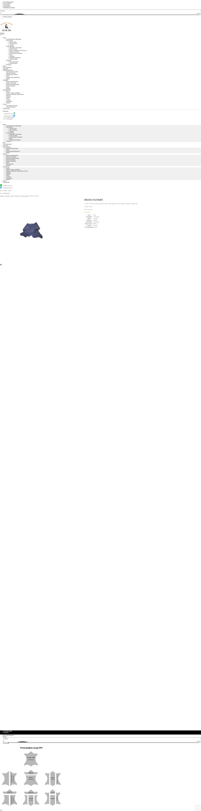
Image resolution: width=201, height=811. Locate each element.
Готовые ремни (13, 59)
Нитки (5, 104)
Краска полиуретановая (12, 84)
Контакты (5, 111)
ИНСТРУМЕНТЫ (8, 70)
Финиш (8, 88)
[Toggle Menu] (0, 35)
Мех (4, 142)
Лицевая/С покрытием (15, 47)
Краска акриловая (11, 161)
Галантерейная (10, 46)
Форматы (8, 64)
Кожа (4, 37)
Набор (8, 78)
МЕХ (4, 66)
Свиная (11, 44)
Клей (7, 87)
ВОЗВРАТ (6, 732)
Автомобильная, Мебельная (13, 39)
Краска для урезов (11, 83)
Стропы (8, 100)
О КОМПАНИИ (7, 731)
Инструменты (7, 147)
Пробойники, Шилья (12, 74)
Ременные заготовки (14, 57)
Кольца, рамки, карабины (13, 92)
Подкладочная (13, 63)
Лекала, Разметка (10, 73)
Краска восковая (10, 85)
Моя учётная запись (8, 735)
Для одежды (9, 40)
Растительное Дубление (15, 53)
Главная (2, 196)
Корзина (6, 743)
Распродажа (6, 108)
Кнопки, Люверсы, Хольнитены (15, 94)
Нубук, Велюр (13, 49)
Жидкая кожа (9, 163)
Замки (8, 91)
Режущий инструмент (12, 71)
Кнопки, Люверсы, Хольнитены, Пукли (17, 171)
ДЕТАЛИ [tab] (87, 212)
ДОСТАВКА (6, 4)
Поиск (5, 736)
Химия (5, 154)
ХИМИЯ (5, 80)
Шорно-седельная (14, 51)
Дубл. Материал (7, 67)
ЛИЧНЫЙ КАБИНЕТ (9, 7)
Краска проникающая (12, 81)
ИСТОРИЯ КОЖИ (8, 2)
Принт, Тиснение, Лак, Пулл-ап (17, 50)
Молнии (8, 95)
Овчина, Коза (13, 42)
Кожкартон (9, 101)
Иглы (7, 75)
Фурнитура (6, 166)
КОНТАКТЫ (6, 6)
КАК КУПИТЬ (7, 3)
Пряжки (8, 97)
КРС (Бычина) (13, 43)
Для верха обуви (13, 61)
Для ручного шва (10, 107)
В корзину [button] (90, 275)
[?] (92, 223)
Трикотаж (5, 68)
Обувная (8, 60)
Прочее (8, 102)
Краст (11, 54)
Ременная (12, 56)
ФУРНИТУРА (7, 90)
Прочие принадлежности (13, 77)
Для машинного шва (11, 105)
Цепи (7, 98)
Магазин (7, 196)
